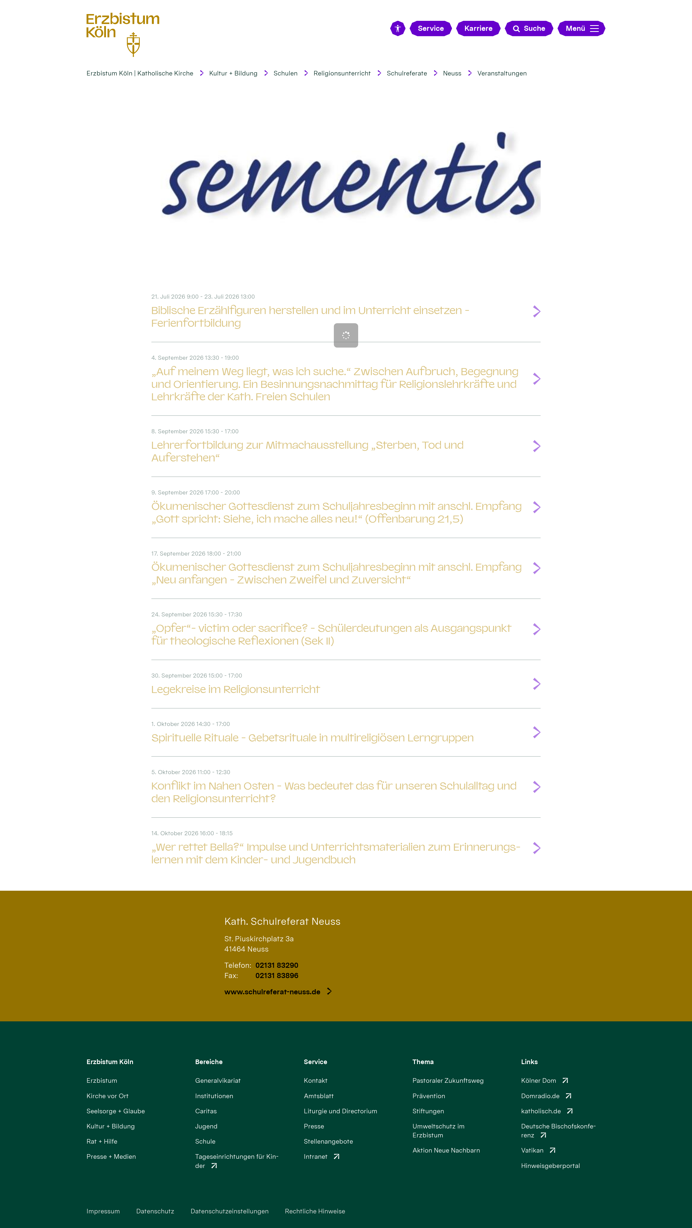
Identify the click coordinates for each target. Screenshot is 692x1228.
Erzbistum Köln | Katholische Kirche (139, 73)
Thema (423, 1062)
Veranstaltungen (502, 73)
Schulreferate (407, 73)
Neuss (452, 73)
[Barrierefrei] (397, 28)
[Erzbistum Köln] (122, 34)
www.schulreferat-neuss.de (272, 991)
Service (315, 1062)
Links (529, 1062)
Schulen (286, 73)
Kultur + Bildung (233, 73)
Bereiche (209, 1062)
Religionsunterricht (342, 73)
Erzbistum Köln (110, 1062)
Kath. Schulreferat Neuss (282, 921)
